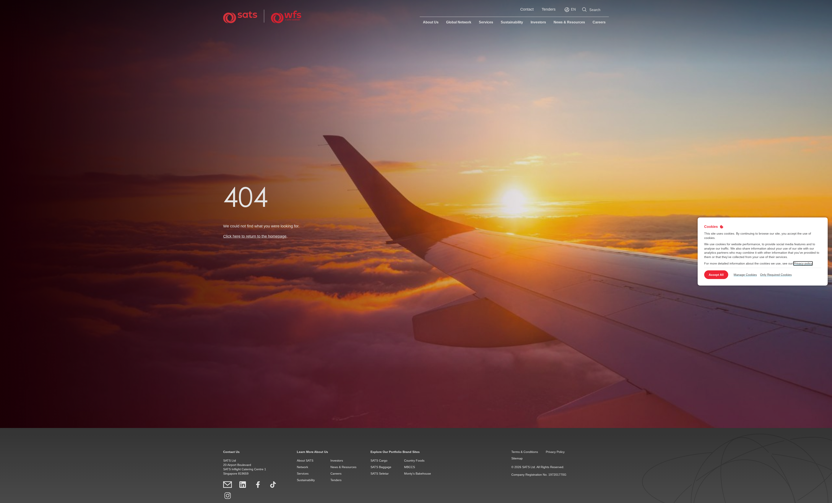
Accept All (716, 274)
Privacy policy (803, 263)
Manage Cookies (745, 274)
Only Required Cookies (776, 274)
